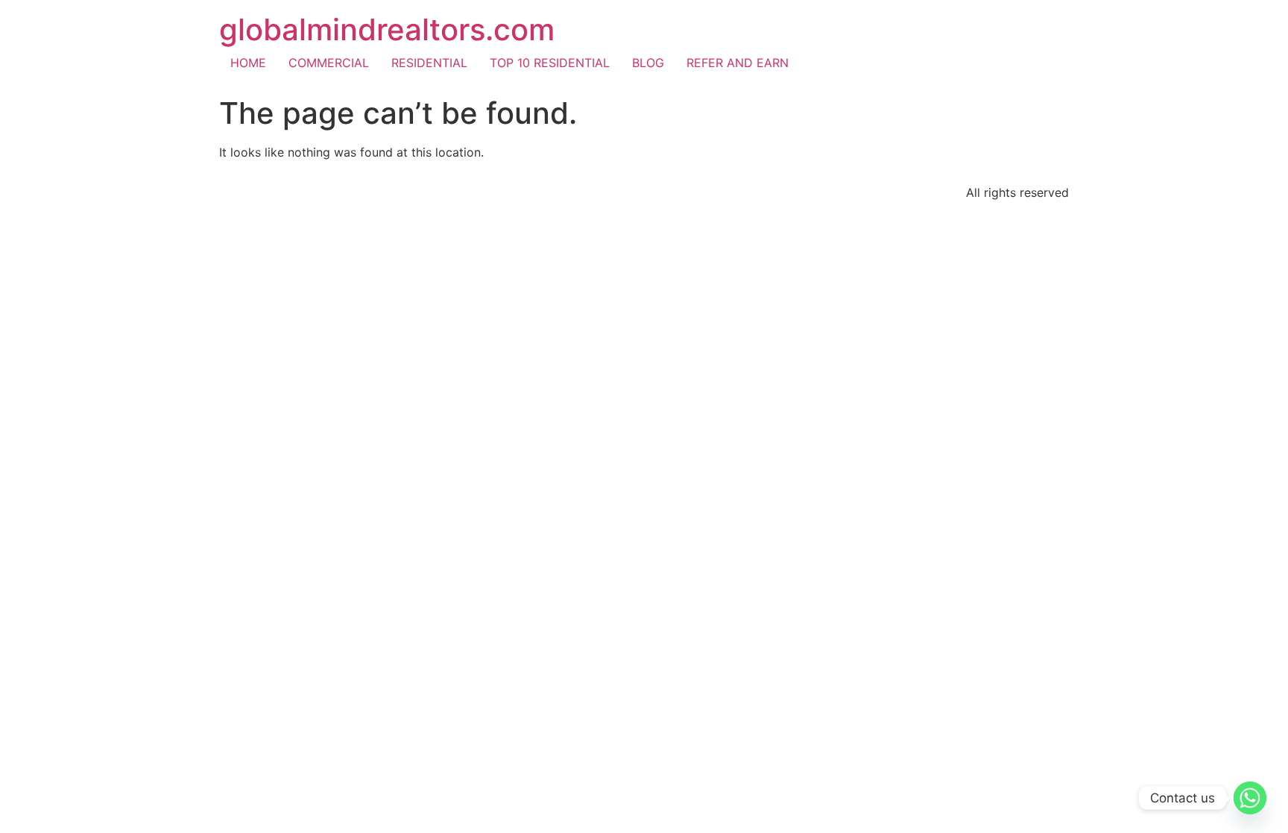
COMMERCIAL (328, 62)
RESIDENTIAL (429, 62)
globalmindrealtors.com (387, 29)
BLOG (648, 62)
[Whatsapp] (1250, 798)
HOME (248, 62)
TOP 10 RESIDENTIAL (550, 62)
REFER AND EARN (737, 62)
